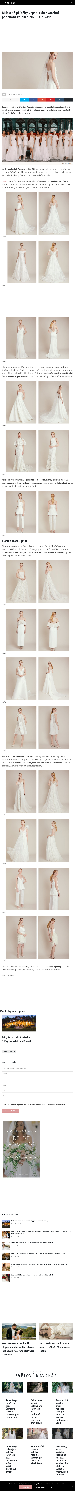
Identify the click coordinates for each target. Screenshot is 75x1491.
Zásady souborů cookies (44, 1487)
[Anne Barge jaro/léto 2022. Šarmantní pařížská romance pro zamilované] (12, 1387)
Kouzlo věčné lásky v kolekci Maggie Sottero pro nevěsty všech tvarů (37, 1455)
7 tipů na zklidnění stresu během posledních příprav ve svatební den (32, 1242)
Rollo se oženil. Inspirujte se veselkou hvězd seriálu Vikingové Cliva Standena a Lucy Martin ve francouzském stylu (41, 1232)
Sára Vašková (12, 94)
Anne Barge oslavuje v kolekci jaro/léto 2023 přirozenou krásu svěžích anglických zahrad (12, 1459)
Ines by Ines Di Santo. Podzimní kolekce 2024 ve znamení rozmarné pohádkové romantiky (39, 1264)
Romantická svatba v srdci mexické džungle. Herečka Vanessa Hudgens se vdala (62, 1411)
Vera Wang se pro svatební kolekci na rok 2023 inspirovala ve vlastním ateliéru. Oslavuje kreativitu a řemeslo (62, 1460)
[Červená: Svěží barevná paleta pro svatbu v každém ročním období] (6, 1278)
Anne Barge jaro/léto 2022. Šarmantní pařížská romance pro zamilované (12, 1409)
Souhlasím (25, 1487)
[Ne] (73, 1486)
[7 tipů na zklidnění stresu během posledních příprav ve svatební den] (6, 1246)
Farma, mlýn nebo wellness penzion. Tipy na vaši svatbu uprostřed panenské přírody (38, 1253)
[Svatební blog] (10, 2)
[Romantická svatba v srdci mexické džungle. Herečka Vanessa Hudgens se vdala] (62, 1387)
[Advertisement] (37, 37)
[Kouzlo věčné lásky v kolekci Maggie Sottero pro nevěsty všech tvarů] (37, 1433)
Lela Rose (5, 181)
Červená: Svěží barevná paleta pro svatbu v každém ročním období (32, 1275)
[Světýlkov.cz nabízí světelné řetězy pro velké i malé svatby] (6, 1224)
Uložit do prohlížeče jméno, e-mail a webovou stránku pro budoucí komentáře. (33, 1104)
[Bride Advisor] (21, 1121)
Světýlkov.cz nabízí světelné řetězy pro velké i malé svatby (29, 1221)
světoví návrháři (9, 1051)
